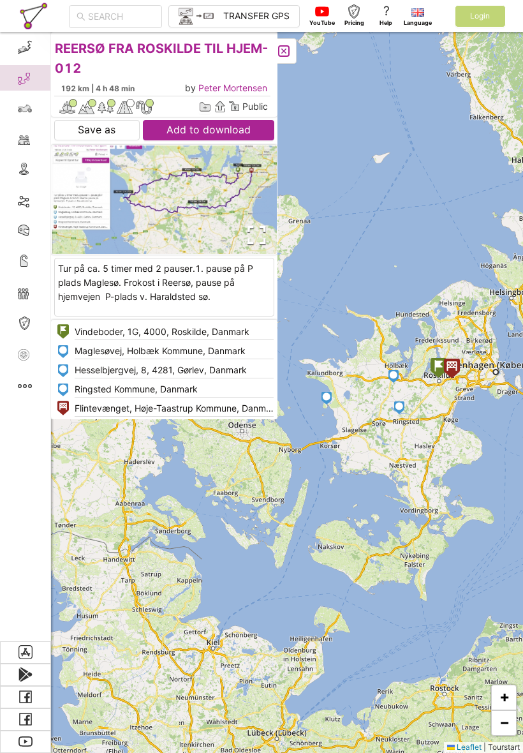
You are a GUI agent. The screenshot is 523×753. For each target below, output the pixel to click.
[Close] (284, 51)
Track (45, 200)
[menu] (25, 336)
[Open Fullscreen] (254, 235)
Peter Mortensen (232, 87)
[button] (438, 369)
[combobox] (121, 16)
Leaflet (468, 747)
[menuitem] (25, 47)
